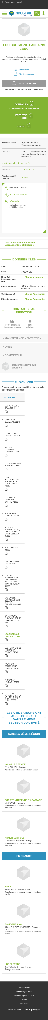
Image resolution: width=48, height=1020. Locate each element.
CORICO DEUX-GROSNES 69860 (12, 435)
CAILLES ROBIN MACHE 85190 (12, 562)
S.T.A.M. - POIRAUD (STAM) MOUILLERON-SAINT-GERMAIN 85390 (12, 531)
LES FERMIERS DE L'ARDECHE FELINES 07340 (13, 650)
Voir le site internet (18, 194)
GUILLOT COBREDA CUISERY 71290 (12, 449)
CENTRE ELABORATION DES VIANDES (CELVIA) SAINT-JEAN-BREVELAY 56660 (12, 580)
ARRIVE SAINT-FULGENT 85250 (12, 515)
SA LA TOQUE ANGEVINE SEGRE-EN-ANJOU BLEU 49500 (13, 619)
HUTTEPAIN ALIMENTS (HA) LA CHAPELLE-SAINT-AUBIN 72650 (13, 697)
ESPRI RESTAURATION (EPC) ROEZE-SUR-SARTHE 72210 (12, 481)
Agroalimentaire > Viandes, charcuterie (31, 144)
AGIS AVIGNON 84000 (11, 549)
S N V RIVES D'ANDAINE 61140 (12, 421)
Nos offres (24, 1004)
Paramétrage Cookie (24, 992)
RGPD (24, 1000)
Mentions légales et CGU (24, 996)
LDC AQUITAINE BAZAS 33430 (12, 407)
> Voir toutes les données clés (16, 163)
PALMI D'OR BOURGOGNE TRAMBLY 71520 (12, 666)
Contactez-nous (24, 988)
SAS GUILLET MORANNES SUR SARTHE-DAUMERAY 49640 (13, 601)
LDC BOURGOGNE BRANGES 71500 (13, 464)
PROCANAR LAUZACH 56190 (12, 681)
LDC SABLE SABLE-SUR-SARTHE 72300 (11, 499)
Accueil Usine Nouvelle (14, 2)
